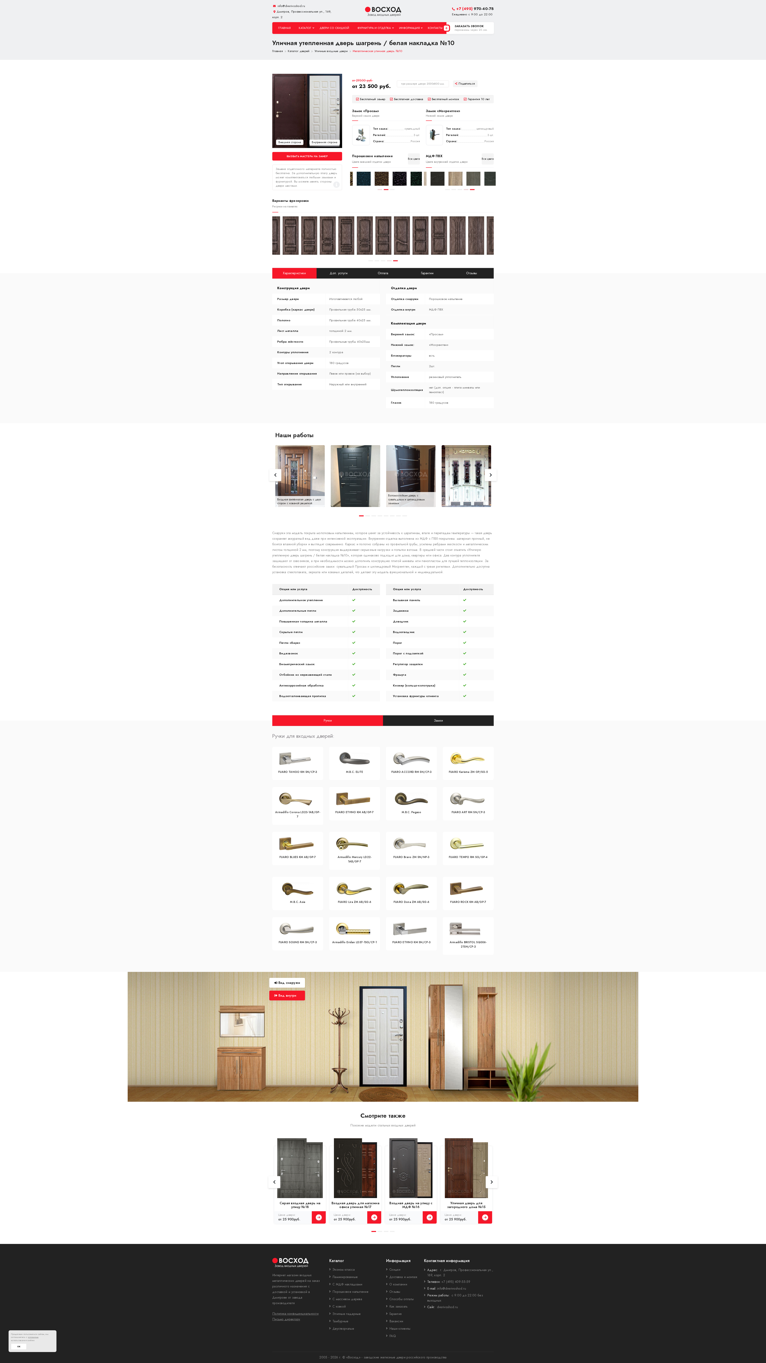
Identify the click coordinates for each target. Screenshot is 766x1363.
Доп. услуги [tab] (338, 273)
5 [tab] (472, 189)
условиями (33, 1337)
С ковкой (339, 1306)
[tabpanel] (359, 179)
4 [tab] (466, 189)
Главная (284, 28)
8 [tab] (404, 515)
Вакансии (396, 1321)
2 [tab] (386, 189)
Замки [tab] (438, 720)
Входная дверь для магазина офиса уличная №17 (355, 1205)
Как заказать (398, 1306)
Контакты (435, 28)
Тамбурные (340, 1321)
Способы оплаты (401, 1299)
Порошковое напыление (350, 1291)
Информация (409, 28)
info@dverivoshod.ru (291, 6)
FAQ (392, 1336)
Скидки (395, 1269)
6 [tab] (392, 515)
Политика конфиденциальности (295, 1313)
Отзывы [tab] (471, 273)
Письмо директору (286, 1319)
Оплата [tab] (383, 273)
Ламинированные (345, 1277)
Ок (18, 1346)
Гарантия (395, 1314)
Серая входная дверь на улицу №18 (300, 1205)
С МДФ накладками (347, 1284)
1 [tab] (380, 189)
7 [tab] (398, 515)
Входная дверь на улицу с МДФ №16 (410, 1205)
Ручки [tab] (328, 720)
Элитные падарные (347, 1314)
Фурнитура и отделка (374, 28)
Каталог (305, 28)
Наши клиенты (400, 1328)
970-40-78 (475, 8)
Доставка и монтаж (403, 1277)
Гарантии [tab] (427, 273)
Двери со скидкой (334, 28)
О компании (398, 1284)
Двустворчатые (343, 1328)
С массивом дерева (347, 1299)
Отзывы (394, 1291)
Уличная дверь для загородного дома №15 (466, 1205)
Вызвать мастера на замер (307, 156)
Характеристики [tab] (294, 273)
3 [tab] (392, 189)
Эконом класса (344, 1269)
